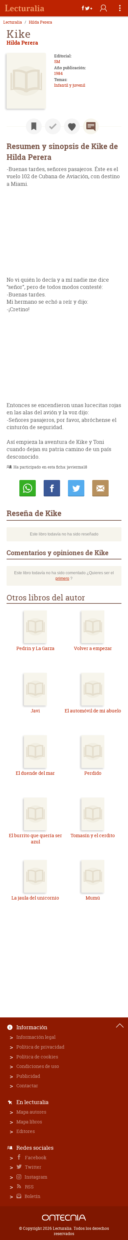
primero (62, 578)
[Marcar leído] (53, 126)
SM (57, 61)
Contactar (27, 1085)
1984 (58, 73)
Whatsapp (27, 488)
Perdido (92, 773)
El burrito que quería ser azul (35, 838)
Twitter (32, 1167)
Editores (25, 1131)
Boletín (32, 1196)
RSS (29, 1187)
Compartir (52, 488)
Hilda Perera (40, 22)
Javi (35, 710)
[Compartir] (87, 8)
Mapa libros (29, 1122)
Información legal (35, 1037)
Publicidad (28, 1076)
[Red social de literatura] (24, 8)
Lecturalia (12, 22)
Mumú (93, 898)
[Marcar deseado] (72, 126)
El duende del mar (35, 773)
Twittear (76, 488)
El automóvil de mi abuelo (93, 710)
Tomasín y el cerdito (93, 835)
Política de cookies (37, 1057)
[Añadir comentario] (91, 126)
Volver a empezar (93, 648)
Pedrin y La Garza (35, 648)
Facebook (35, 1157)
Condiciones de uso (37, 1066)
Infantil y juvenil (69, 85)
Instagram (35, 1177)
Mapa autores (31, 1112)
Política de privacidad (40, 1047)
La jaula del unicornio (35, 898)
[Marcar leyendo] (34, 126)
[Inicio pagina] (120, 1025)
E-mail (100, 488)
